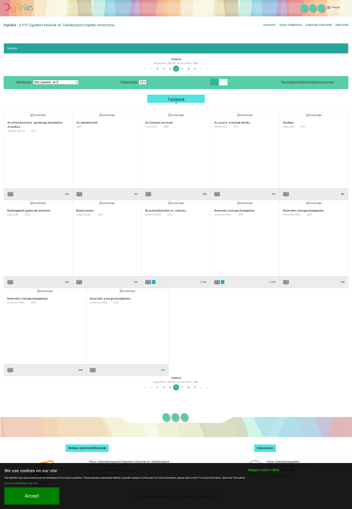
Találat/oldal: (129, 82)
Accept (32, 496)
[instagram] (303, 8)
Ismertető (269, 25)
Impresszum (265, 448)
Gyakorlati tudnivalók (318, 25)
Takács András (153, 214)
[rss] (320, 8)
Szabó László (83, 214)
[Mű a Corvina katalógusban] (51, 194)
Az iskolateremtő (87, 122)
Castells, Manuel (16, 130)
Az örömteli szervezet (159, 122)
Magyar (336, 7)
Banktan (288, 122)
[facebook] (311, 8)
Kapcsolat (342, 25)
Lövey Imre (151, 126)
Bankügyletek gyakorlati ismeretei (28, 210)
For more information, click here (21, 483)
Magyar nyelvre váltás (264, 470)
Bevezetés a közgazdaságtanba (234, 210)
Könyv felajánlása (290, 25)
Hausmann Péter (222, 214)
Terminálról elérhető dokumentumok (307, 82)
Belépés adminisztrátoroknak (87, 448)
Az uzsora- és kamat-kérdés (232, 122)
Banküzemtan (85, 210)
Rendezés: (24, 82)
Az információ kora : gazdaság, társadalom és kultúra (35, 124)
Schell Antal (220, 126)
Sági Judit (288, 126)
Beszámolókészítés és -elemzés (165, 210)
